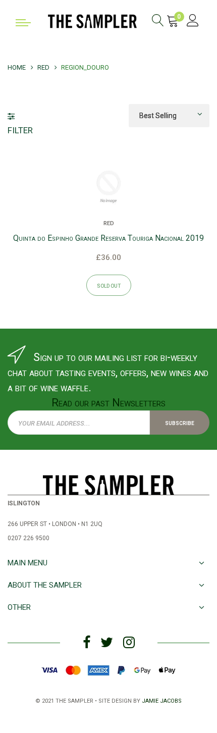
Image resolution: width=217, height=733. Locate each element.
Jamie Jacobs (162, 700)
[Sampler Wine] (92, 20)
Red (108, 222)
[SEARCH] (158, 22)
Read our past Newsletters (108, 402)
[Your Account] (193, 22)
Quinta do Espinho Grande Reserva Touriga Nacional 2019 (108, 238)
